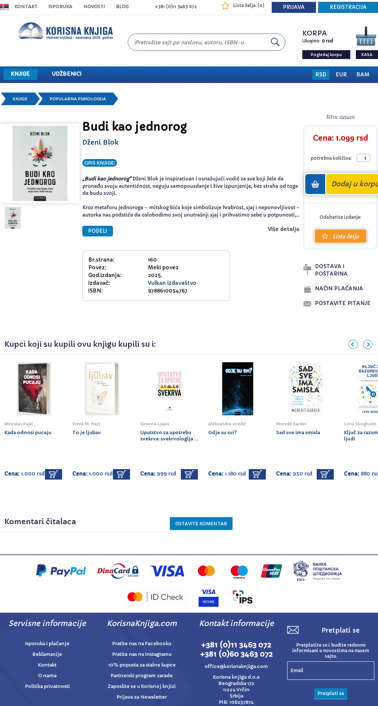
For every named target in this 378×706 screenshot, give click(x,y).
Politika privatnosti (47, 686)
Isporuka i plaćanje (47, 643)
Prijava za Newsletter (142, 697)
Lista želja (346, 236)
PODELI (97, 231)
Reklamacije (47, 654)
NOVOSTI (94, 6)
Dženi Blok (100, 142)
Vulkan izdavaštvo (172, 283)
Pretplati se (330, 693)
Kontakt (25, 6)
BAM (363, 74)
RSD (320, 74)
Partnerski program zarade (142, 675)
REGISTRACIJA (348, 7)
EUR (341, 74)
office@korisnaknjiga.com (236, 666)
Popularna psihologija (78, 98)
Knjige (20, 98)
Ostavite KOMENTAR (201, 523)
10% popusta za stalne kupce (142, 665)
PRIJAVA (294, 7)
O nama (47, 675)
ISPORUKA (60, 6)
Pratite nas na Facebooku (141, 643)
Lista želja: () (248, 5)
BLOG (122, 6)
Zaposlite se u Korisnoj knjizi (142, 686)
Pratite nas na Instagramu (142, 654)
